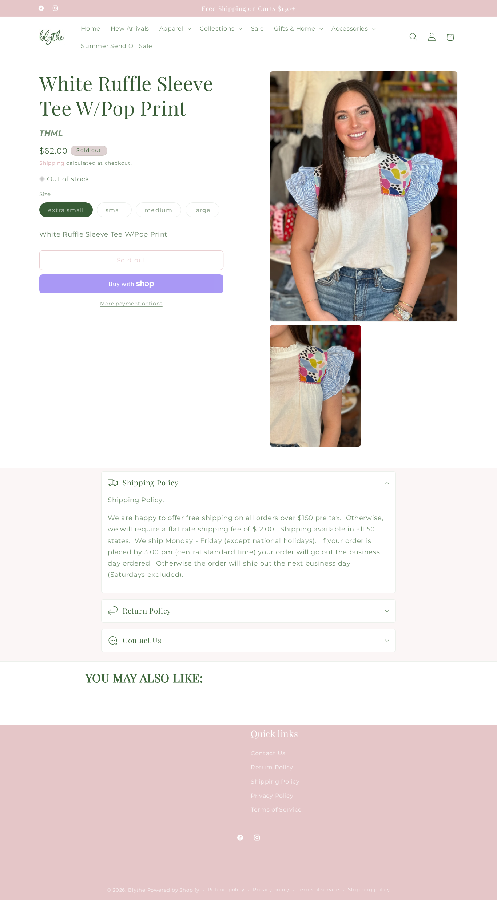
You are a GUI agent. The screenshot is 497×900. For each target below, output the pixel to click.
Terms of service (318, 890)
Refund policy (226, 890)
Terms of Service (276, 809)
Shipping (51, 163)
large (207, 211)
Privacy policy (271, 890)
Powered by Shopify (173, 890)
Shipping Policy (275, 781)
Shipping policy (369, 890)
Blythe (137, 890)
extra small (70, 211)
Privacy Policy (272, 795)
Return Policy (272, 767)
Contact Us (268, 753)
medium (162, 211)
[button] (174, 28)
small (119, 211)
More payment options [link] (131, 303)
